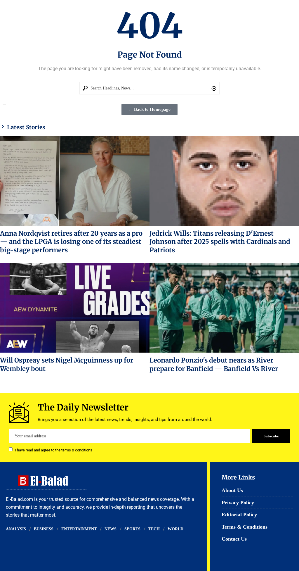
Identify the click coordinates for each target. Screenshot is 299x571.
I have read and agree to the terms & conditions (53, 450)
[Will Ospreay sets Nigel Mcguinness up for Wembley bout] (75, 308)
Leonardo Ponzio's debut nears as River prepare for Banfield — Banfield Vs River (214, 364)
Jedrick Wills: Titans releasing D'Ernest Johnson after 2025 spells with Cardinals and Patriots (220, 241)
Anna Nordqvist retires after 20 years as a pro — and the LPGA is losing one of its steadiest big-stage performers (71, 241)
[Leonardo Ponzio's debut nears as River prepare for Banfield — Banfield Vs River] (224, 308)
